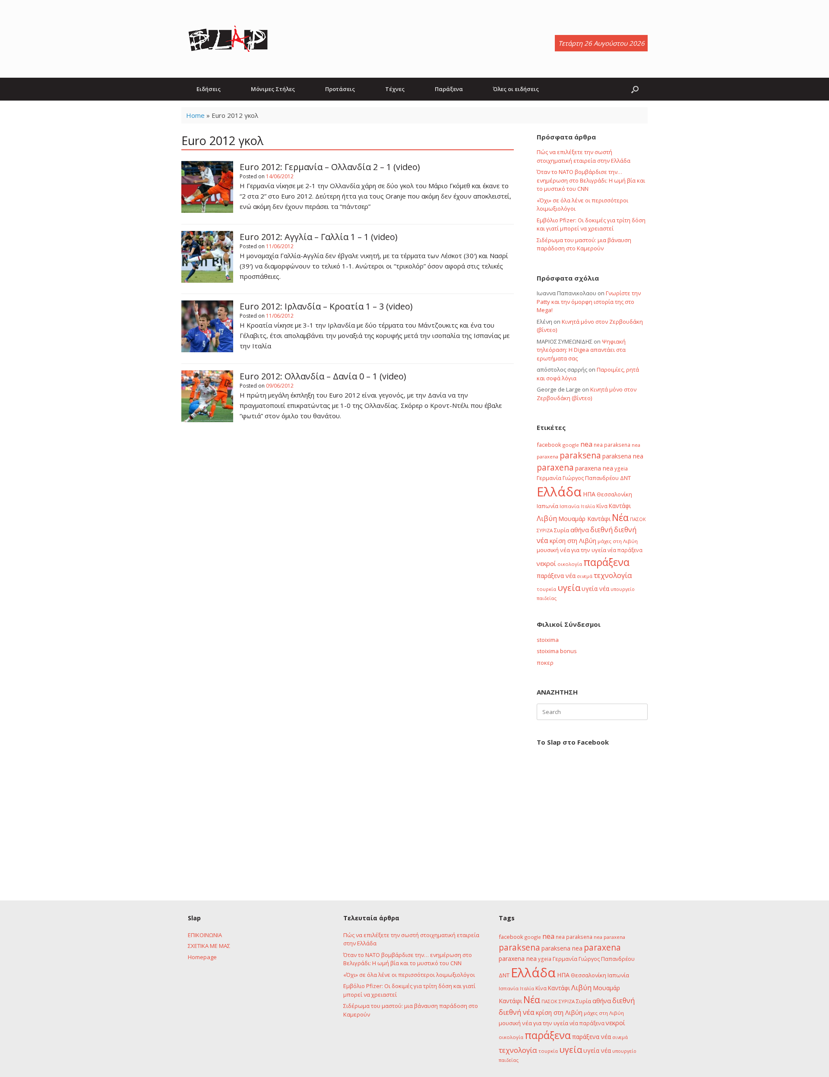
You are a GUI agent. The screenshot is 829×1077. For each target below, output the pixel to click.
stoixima (548, 640)
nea (586, 444)
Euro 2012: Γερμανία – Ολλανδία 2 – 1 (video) (330, 167)
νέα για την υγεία (583, 550)
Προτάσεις (340, 89)
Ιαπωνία (547, 506)
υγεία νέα (595, 588)
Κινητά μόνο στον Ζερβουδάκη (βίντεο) (586, 393)
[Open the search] (635, 89)
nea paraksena (612, 444)
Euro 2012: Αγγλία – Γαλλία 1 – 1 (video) (319, 237)
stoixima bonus (557, 651)
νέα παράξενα (625, 549)
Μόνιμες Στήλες (273, 89)
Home (195, 115)
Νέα (620, 517)
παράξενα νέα (556, 576)
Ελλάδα (559, 491)
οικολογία (569, 564)
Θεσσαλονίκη (614, 494)
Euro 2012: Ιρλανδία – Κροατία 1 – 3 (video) (326, 306)
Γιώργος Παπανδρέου (591, 478)
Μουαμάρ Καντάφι (584, 519)
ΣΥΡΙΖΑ (545, 530)
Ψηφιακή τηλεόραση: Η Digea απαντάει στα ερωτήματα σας (581, 350)
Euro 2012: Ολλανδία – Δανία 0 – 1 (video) (323, 376)
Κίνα (602, 505)
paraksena (580, 455)
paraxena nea (594, 468)
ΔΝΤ (625, 478)
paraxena (555, 467)
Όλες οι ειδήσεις (516, 89)
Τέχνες (395, 89)
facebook (549, 444)
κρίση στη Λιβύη (573, 541)
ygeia (621, 468)
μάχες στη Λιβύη (618, 541)
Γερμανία (549, 478)
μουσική (548, 550)
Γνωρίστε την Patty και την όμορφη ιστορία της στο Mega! (589, 301)
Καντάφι (620, 506)
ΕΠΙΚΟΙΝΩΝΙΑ (205, 935)
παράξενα (606, 562)
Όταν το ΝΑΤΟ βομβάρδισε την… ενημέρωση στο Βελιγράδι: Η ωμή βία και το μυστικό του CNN (591, 180)
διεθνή (601, 529)
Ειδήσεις (208, 89)
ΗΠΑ (589, 494)
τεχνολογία (613, 575)
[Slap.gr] (228, 38)
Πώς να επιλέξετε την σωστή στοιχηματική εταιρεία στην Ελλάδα (583, 156)
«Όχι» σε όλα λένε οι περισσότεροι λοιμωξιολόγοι (409, 975)
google (571, 445)
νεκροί (546, 563)
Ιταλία (588, 506)
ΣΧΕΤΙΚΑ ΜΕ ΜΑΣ (209, 946)
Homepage (202, 957)
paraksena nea (622, 456)
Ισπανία (569, 506)
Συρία (561, 530)
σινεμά (584, 576)
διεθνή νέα (517, 1012)
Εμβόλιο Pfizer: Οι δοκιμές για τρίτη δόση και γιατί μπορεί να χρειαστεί (591, 224)
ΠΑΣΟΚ (638, 519)
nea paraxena (609, 937)
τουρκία (546, 589)
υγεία (568, 587)
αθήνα (579, 529)
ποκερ (545, 662)
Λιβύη (547, 518)
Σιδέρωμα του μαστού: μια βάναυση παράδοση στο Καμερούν (584, 244)
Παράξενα (449, 89)
